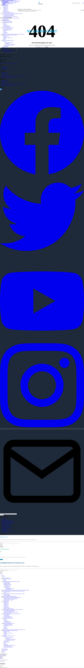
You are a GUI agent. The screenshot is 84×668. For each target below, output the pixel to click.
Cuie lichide (7, 43)
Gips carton (5, 33)
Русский (1, 654)
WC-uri (5, 592)
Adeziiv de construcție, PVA (10, 640)
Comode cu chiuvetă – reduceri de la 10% (9, 2)
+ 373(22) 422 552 (3, 63)
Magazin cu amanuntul (5, 68)
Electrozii (7, 585)
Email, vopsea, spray (7, 622)
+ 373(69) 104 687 (9, 63)
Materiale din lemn (5, 529)
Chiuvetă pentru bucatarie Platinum (8, 14)
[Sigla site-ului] (8, 12)
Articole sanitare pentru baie (6, 527)
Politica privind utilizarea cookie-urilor (8, 85)
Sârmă (5, 580)
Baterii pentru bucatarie (7, 17)
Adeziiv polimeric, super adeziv (10, 44)
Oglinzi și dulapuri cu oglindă (7, 3)
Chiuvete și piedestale (7, 595)
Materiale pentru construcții (6, 520)
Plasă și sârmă (4, 519)
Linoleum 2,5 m (6, 604)
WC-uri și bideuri (6, 19)
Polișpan (4, 36)
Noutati (3, 75)
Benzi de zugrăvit (6, 45)
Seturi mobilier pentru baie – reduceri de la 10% (11, 598)
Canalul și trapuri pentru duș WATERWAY (8, 521)
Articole (3, 74)
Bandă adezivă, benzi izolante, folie (8, 50)
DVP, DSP (5, 30)
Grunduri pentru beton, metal (8, 647)
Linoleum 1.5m (5, 6)
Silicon (4, 39)
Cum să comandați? (5, 73)
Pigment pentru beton (7, 584)
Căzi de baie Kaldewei (5, 524)
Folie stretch (8, 587)
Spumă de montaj (6, 631)
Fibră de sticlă (5, 49)
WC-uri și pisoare (6, 594)
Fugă (4, 48)
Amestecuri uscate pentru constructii (7, 530)
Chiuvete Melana (6, 614)
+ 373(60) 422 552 (15, 63)
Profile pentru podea (7, 607)
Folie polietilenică (8, 589)
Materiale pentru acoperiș (10, 588)
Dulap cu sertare (5, 4)
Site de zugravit (5, 46)
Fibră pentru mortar (7, 583)
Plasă (4, 579)
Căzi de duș (4, 518)
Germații (4, 38)
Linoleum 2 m (6, 603)
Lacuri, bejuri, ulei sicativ (7, 26)
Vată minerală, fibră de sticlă (7, 37)
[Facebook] (42, 174)
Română (4, 654)
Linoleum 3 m (6, 605)
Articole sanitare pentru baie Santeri (7, 522)
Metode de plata (4, 72)
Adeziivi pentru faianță (8, 42)
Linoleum (3, 525)
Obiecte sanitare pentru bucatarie (7, 526)
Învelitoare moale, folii (7, 586)
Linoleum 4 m (6, 606)
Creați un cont (2, 661)
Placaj (4, 31)
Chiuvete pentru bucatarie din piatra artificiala (10, 16)
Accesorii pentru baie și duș (7, 21)
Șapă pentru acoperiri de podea (8, 608)
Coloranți (4, 23)
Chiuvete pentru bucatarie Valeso (8, 15)
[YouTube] (42, 342)
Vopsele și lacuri (4, 528)
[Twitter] (42, 258)
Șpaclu (4, 47)
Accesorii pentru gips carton (7, 28)
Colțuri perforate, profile (7, 51)
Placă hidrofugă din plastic (7, 29)
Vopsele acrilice (5, 25)
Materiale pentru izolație (5, 531)
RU (83, 2)
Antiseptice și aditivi (7, 582)
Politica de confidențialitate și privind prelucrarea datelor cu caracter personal (13, 76)
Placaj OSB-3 (5, 32)
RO (83, 3)
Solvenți (4, 24)
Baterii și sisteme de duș (7, 20)
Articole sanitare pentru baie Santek (7, 523)
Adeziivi (4, 41)
